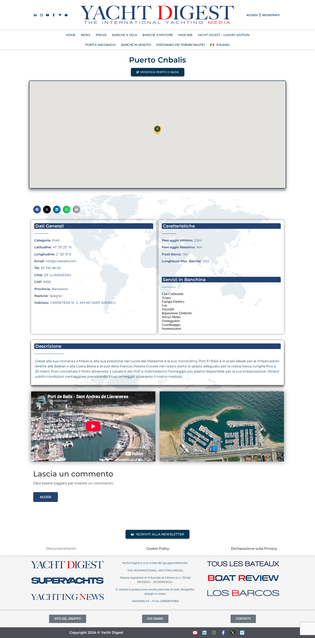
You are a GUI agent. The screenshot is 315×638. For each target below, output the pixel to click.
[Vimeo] (242, 633)
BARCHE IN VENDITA (136, 45)
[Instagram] (214, 633)
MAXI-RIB (185, 35)
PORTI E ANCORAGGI (100, 45)
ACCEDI (252, 15)
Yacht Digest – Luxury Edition (223, 35)
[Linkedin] (204, 633)
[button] (157, 72)
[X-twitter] (233, 633)
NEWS (85, 35)
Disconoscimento (61, 549)
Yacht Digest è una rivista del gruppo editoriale (155, 563)
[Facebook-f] (223, 633)
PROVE (101, 35)
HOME (70, 35)
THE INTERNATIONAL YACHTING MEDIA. (155, 570)
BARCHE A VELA (124, 35)
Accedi (45, 497)
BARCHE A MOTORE (157, 35)
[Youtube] (195, 633)
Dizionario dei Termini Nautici (180, 45)
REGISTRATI (271, 15)
